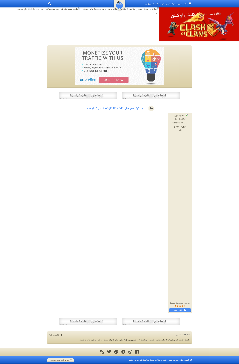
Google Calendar (180, 303)
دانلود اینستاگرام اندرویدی (158, 339)
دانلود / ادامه (178, 310)
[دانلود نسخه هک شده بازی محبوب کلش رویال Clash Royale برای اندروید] (40, 9)
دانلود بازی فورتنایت (87, 339)
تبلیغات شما (54, 334)
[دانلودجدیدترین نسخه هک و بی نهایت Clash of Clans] (199, 24)
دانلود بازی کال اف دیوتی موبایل (110, 339)
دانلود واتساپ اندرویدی (180, 339)
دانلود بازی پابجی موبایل (135, 339)
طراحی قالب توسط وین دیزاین (59, 360)
